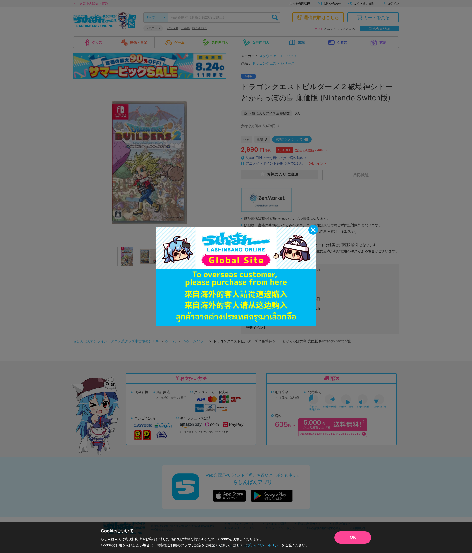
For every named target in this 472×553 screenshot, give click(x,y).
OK (353, 537)
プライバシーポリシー (264, 545)
